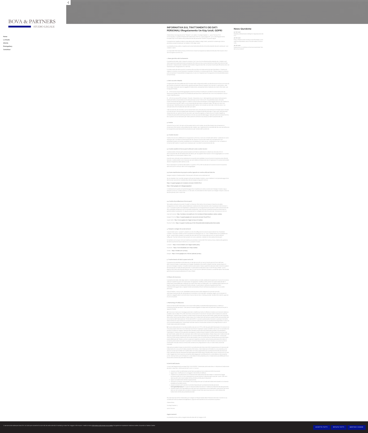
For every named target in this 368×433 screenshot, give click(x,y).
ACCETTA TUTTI (321, 427)
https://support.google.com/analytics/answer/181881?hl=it (184, 183)
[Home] (33, 29)
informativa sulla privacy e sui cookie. (102, 425)
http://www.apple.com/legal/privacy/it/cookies (188, 220)
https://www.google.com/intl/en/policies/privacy (186, 253)
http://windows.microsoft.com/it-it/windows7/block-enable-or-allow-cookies (199, 214)
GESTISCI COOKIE (356, 427)
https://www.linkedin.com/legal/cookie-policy (186, 244)
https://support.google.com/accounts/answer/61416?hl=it (193, 217)
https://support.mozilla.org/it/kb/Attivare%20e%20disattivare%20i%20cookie (198, 223)
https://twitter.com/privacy (180, 250)
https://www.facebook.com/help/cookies (185, 247)
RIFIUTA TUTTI (338, 427)
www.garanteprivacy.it (177, 386)
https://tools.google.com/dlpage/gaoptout (179, 186)
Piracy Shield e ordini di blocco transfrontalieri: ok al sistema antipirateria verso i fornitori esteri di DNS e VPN (248, 41)
